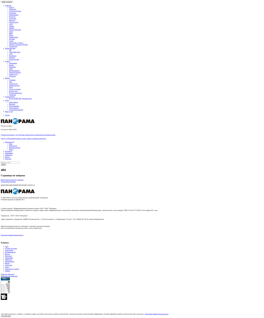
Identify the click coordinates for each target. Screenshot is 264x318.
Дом (10, 82)
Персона (12, 104)
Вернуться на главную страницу (12, 180)
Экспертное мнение (16, 110)
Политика (12, 13)
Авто (11, 87)
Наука (11, 35)
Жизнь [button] (7, 78)
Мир (10, 144)
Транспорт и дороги (16, 43)
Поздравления (14, 106)
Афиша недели (14, 85)
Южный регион (14, 148)
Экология (12, 95)
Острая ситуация (15, 11)
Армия (11, 26)
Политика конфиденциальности (12, 235)
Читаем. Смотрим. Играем (18, 44)
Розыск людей (14, 59)
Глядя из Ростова (15, 30)
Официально (13, 37)
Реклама (12, 39)
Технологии (13, 84)
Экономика (13, 63)
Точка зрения (13, 108)
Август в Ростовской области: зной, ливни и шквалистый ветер (23, 138)
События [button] (8, 5)
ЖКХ (11, 33)
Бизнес (11, 65)
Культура (12, 17)
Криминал (12, 56)
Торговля (12, 76)
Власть (11, 7)
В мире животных (15, 93)
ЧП (10, 50)
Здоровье (12, 80)
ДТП (10, 54)
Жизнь (7, 263)
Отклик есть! (13, 22)
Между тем (9, 111)
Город (11, 31)
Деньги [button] (7, 61)
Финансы (12, 67)
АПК (11, 69)
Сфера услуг (13, 74)
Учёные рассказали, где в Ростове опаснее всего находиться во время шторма (28, 135)
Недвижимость (14, 71)
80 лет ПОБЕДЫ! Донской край (20, 98)
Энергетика (13, 46)
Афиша (11, 28)
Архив (7, 115)
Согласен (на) (6, 316)
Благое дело (13, 91)
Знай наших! (13, 102)
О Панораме (5, 182)
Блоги (11, 149)
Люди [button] (7, 100)
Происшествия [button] (10, 48)
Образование (13, 15)
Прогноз (12, 20)
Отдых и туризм (15, 89)
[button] (9, 142)
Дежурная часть (14, 52)
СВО (11, 24)
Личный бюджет (15, 72)
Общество (12, 9)
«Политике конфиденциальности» (156, 314)
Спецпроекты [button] (10, 97)
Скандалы (12, 18)
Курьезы (12, 58)
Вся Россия (13, 146)
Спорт (11, 41)
